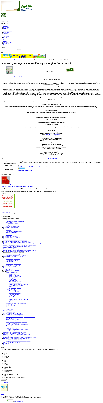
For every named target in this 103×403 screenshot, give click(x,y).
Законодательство (7, 42)
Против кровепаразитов (12, 223)
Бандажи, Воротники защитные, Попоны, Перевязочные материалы (19, 337)
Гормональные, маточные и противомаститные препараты (17, 242)
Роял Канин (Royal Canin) (15, 281)
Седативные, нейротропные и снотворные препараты (16, 238)
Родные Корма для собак (15, 288)
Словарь (5, 41)
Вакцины (8, 230)
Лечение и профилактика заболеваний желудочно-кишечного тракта (19, 245)
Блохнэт (7, 356)
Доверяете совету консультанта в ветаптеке (15, 375)
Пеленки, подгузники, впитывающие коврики (17, 324)
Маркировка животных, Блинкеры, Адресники (14, 332)
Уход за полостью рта (11, 318)
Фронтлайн (7, 373)
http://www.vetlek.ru (53, 135)
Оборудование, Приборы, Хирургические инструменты (16, 334)
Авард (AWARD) (13, 274)
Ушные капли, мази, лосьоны (13, 265)
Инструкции (6, 43)
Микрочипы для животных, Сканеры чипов (13, 333)
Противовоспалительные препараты (12, 237)
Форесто (7, 371)
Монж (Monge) (12, 279)
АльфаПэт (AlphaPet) (14, 275)
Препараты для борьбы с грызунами (14, 339)
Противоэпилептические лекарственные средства (15, 240)
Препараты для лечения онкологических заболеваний (16, 241)
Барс (6, 353)
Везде (2, 52)
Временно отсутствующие (9, 344)
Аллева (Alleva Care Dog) (15, 276)
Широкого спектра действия (13, 226)
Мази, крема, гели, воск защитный (14, 254)
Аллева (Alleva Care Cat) (15, 293)
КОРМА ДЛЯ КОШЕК (11, 289)
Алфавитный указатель (6, 212)
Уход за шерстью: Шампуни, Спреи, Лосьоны (17, 320)
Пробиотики (9, 235)
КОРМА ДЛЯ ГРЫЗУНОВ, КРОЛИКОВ (16, 303)
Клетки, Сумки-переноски (12, 323)
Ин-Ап (6, 363)
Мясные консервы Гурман (15, 283)
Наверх (2, 394)
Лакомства (8, 307)
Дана (6, 361)
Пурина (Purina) (13, 280)
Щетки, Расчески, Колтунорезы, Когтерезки (16, 322)
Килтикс (7, 364)
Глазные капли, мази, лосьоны (13, 264)
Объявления (6, 36)
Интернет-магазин (7, 31)
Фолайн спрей (8, 370)
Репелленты (9, 222)
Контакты (5, 28)
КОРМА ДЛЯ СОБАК (11, 272)
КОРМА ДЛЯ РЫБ (10, 305)
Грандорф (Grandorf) (14, 277)
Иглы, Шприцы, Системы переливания (12, 336)
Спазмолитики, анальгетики (13, 259)
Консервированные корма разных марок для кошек (21, 301)
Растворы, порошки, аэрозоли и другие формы (17, 255)
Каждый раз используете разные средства (15, 377)
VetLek (2, 59)
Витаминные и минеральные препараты (24, 59)
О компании (6, 27)
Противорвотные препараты (10, 247)
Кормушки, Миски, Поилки (12, 319)
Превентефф (8, 367)
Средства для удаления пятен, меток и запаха (17, 329)
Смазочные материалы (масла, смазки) (12, 342)
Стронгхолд (8, 368)
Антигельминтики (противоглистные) (15, 221)
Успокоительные (10, 262)
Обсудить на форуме (53, 158)
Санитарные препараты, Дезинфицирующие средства (16, 338)
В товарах (3, 47)
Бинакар (7, 354)
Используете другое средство (12, 374)
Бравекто (7, 359)
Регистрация (6, 32)
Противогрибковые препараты (10, 227)
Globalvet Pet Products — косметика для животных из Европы (20, 317)
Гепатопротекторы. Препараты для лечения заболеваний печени (18, 248)
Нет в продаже (9, 309)
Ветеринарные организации (10, 44)
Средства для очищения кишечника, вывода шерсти (18, 246)
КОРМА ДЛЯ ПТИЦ (11, 304)
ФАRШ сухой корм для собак (16, 285)
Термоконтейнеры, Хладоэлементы (11, 270)
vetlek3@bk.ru (57, 134)
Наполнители (9, 327)
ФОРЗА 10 (11, 286)
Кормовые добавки (7, 310)
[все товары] (32, 166)
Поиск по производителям (7, 213)
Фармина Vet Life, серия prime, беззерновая (19, 284)
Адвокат (7, 352)
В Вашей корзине (5, 18)
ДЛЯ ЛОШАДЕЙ (10, 312)
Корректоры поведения (11, 328)
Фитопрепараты (10, 261)
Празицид (7, 366)
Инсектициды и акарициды (12, 219)
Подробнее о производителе (25, 170)
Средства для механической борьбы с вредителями (18, 341)
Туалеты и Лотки (10, 325)
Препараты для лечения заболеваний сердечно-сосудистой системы (19, 250)
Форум (5, 37)
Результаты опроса (5, 382)
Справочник (6, 343)
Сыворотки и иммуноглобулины (14, 231)
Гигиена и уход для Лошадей (13, 315)
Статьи (5, 39)
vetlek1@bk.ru (49, 134)
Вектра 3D (7, 360)
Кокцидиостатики (10, 225)
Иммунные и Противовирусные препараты (16, 233)
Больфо (6, 357)
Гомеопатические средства (9, 266)
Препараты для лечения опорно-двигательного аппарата (16, 251)
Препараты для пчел (8, 267)
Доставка (5, 33)
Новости (5, 26)
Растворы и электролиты (12, 260)
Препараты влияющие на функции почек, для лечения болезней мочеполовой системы (24, 243)
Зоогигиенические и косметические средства (14, 314)
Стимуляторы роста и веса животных (12, 313)
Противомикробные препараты (10, 236)
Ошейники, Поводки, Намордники (11, 330)
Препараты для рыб (8, 269)
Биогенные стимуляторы (12, 232)
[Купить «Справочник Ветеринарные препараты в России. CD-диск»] (6, 184)
